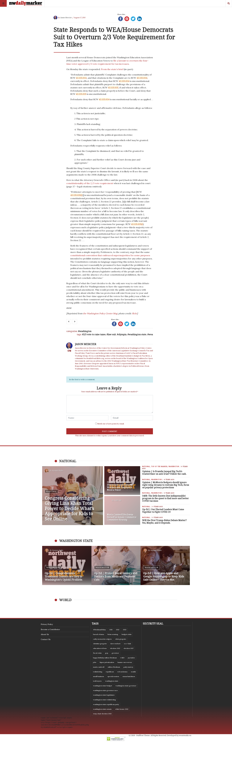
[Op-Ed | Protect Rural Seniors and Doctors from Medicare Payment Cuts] (116, 565)
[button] (45, 565)
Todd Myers (97, 681)
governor (115, 653)
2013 (124, 630)
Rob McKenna (122, 672)
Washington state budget (102, 686)
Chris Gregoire (120, 639)
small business (98, 676)
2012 (117, 630)
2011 (110, 630)
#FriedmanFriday (99, 630)
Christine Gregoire (100, 644)
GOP (106, 653)
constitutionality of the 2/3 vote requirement (89, 183)
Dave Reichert (115, 644)
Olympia (122, 334)
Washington (85, 331)
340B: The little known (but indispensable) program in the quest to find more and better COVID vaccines (165, 498)
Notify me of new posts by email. (110, 424)
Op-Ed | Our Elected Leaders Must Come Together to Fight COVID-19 (163, 510)
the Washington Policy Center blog (100, 313)
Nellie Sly (117, 500)
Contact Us (45, 639)
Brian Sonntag (113, 634)
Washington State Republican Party (106, 704)
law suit (112, 334)
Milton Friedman (114, 667)
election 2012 (115, 648)
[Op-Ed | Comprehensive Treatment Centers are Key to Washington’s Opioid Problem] (66, 565)
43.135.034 (81, 78)
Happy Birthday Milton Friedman (105, 658)
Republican (110, 672)
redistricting (97, 672)
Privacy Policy (47, 624)
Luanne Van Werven (125, 662)
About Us (45, 634)
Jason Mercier (66, 17)
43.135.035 (113, 87)
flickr (134, 313)
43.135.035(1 (76, 195)
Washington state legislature (104, 695)
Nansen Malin (57, 470)
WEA (151, 334)
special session (113, 676)
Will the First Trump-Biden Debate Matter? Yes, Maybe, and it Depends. (164, 521)
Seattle (133, 672)
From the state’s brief (112, 69)
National (51, 491)
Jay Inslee (131, 658)
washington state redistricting (104, 700)
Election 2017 (129, 648)
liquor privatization (107, 662)
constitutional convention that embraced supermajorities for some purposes (110, 255)
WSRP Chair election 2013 (102, 714)
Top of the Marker (159, 466)
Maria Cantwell (98, 667)
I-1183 (122, 658)
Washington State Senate (102, 709)
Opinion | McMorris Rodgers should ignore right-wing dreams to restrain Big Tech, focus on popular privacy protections (165, 485)
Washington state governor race (105, 690)
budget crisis (126, 634)
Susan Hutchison (129, 676)
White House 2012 (121, 709)
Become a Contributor (50, 629)
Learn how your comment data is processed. (126, 435)
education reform (100, 648)
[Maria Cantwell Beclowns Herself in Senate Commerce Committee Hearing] (122, 510)
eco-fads (127, 644)
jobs (94, 662)
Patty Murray (128, 667)
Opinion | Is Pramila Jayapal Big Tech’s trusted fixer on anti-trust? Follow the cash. (164, 472)
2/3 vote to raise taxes (94, 334)
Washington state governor (125, 686)
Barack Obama (98, 634)
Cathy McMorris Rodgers (102, 639)
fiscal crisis (97, 653)
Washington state (137, 334)
